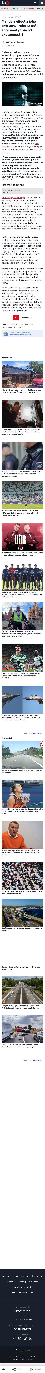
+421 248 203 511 (22, 1319)
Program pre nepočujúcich (23, 1287)
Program (15, 1276)
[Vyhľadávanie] (35, 3)
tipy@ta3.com (23, 1310)
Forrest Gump (7, 327)
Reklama (24, 1276)
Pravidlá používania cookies (22, 1292)
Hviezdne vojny (27, 324)
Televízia (5, 1276)
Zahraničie (6, 17)
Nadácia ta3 (11, 1282)
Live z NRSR (16, 8)
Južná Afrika (15, 324)
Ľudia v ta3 (33, 1282)
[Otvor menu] (42, 3)
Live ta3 (6, 8)
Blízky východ (29, 8)
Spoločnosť (16, 17)
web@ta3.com (22, 1328)
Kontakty (22, 1282)
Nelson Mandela (19, 327)
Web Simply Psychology (13, 197)
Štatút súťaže (37, 1276)
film (8, 324)
